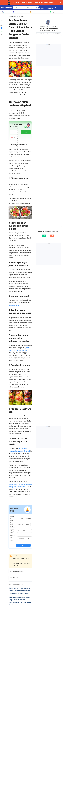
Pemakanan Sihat (13, 16)
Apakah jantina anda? (12, 518)
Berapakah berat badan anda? (13, 538)
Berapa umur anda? (12, 524)
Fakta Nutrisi (21, 16)
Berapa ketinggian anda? (13, 530)
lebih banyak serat (15, 305)
